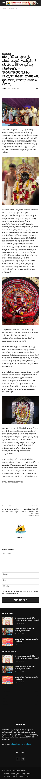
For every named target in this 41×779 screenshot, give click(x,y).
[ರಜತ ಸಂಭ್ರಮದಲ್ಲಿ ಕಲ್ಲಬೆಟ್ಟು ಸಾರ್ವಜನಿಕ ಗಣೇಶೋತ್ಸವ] (7, 642)
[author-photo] (20, 535)
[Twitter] (9, 93)
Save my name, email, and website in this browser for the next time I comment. (20, 592)
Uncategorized (12, 9)
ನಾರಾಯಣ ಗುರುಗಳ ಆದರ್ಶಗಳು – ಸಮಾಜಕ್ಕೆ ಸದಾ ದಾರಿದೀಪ (25, 630)
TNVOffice (7, 88)
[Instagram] (23, 759)
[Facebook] (4, 93)
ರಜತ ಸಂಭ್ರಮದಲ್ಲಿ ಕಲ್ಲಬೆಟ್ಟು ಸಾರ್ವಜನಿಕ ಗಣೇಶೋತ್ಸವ (26, 640)
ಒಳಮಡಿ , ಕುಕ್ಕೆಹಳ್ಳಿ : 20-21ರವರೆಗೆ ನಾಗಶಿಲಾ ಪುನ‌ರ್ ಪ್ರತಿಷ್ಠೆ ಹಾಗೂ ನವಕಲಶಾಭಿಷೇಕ (30, 512)
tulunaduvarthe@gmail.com (21, 744)
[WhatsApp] (19, 93)
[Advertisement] (20, 31)
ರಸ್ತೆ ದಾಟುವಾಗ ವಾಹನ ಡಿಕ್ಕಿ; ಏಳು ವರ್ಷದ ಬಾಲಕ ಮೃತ (10, 510)
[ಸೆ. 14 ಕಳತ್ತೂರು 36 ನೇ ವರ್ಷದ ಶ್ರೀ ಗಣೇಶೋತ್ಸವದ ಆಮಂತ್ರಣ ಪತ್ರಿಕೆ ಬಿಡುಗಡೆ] (7, 621)
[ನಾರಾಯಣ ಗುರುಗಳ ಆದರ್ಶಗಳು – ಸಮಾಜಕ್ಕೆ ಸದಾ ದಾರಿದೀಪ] (7, 631)
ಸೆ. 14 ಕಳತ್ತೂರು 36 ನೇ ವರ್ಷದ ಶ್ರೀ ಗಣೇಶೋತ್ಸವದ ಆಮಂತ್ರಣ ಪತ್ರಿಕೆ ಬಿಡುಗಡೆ (27, 619)
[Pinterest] (14, 93)
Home (4, 9)
